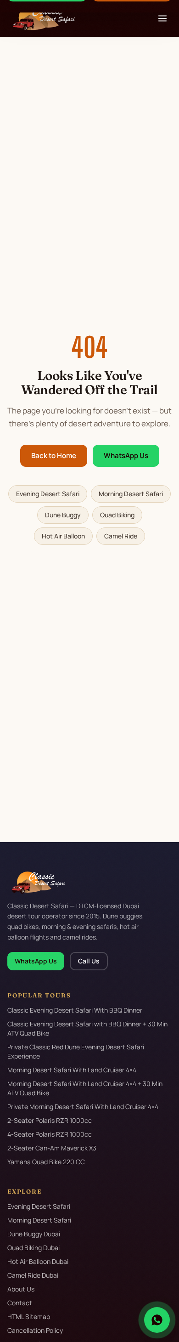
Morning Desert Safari (131, 493)
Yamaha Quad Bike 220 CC (46, 1161)
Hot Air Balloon (63, 536)
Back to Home (53, 455)
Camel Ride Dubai (32, 1275)
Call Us (89, 961)
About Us (20, 1289)
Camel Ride (120, 536)
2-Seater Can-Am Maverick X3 (51, 1148)
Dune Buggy (63, 514)
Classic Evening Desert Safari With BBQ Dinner (74, 1010)
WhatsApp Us (126, 455)
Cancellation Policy (35, 1330)
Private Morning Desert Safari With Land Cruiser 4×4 (82, 1106)
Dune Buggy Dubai (33, 1233)
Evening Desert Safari (47, 493)
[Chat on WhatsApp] (157, 1320)
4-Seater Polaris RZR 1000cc (49, 1134)
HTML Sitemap (28, 1316)
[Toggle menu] (162, 18)
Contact (19, 1302)
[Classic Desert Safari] (41, 18)
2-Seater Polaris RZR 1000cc (49, 1120)
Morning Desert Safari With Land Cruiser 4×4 (71, 1069)
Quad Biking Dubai (33, 1247)
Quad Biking (117, 514)
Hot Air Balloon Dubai (37, 1261)
